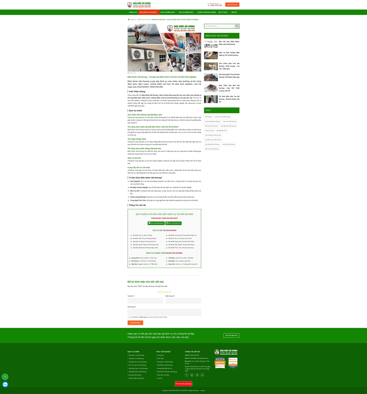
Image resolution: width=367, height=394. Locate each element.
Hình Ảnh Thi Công (163, 375)
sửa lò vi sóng (209, 130)
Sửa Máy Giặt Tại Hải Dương (137, 371)
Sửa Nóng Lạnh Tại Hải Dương (138, 368)
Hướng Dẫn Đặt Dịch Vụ (164, 368)
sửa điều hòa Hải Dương (228, 126)
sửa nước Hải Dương (229, 121)
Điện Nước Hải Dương (148, 12)
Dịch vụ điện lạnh (168, 12)
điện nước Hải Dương (211, 149)
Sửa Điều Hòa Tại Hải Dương (138, 362)
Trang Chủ (133, 12)
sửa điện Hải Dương (228, 144)
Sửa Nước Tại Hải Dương (136, 355)
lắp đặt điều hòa (222, 130)
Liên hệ (234, 12)
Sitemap (202, 390)
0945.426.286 (216, 5)
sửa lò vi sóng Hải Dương (222, 116)
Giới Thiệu (160, 358)
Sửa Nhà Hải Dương (135, 375)
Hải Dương (208, 116)
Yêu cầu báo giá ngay (184, 384)
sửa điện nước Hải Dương (213, 139)
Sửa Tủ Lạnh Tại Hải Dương (137, 365)
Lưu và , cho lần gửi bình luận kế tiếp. (149, 317)
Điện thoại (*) (170, 296)
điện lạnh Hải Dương (211, 126)
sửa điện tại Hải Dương (212, 144)
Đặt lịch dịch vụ (174, 223)
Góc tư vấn (222, 12)
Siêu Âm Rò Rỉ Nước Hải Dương (167, 371)
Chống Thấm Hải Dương (206, 12)
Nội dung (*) (132, 307)
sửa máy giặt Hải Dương (212, 121)
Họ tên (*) (131, 296)
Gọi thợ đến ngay (157, 223)
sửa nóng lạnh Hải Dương (213, 135)
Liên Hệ (159, 378)
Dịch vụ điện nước (186, 12)
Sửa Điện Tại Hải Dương (136, 358)
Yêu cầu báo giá (232, 4)
